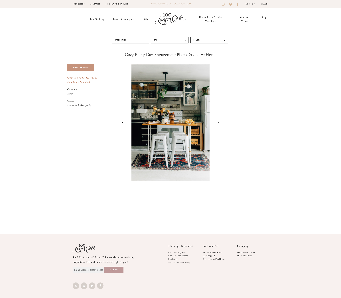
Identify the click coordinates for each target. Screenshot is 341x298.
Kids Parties (173, 259)
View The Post (80, 68)
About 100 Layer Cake (246, 252)
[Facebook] (237, 4)
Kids (145, 19)
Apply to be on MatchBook (214, 259)
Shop (264, 17)
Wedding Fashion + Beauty (179, 262)
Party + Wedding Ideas (124, 19)
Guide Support (209, 256)
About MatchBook (244, 256)
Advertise (95, 4)
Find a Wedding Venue (177, 252)
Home (70, 94)
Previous (123, 122)
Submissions (79, 4)
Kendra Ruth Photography (79, 105)
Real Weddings (97, 19)
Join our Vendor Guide (212, 252)
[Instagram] (223, 4)
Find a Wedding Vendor (178, 256)
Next (218, 122)
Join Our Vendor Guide (117, 4)
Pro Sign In (250, 4)
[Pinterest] (230, 4)
